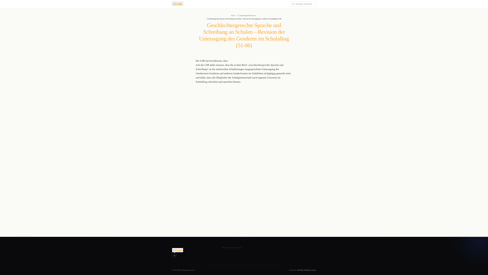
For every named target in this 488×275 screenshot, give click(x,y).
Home (233, 15)
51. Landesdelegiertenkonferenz (246, 15)
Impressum (237, 247)
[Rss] (174, 255)
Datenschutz (226, 247)
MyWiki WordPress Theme (307, 270)
